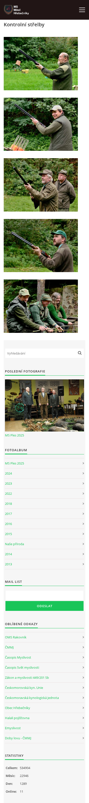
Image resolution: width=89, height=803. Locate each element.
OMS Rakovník (15, 637)
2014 (8, 554)
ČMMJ (9, 647)
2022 (8, 493)
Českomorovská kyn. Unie (24, 687)
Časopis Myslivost (18, 657)
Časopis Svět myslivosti (22, 667)
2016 (8, 524)
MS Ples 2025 (14, 435)
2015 (8, 534)
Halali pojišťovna (17, 718)
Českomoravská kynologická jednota (32, 697)
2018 (8, 503)
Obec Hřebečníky (17, 708)
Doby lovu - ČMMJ (18, 738)
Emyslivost (13, 728)
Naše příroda (14, 544)
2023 (8, 483)
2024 (8, 473)
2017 (8, 513)
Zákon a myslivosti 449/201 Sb (27, 677)
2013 (8, 564)
